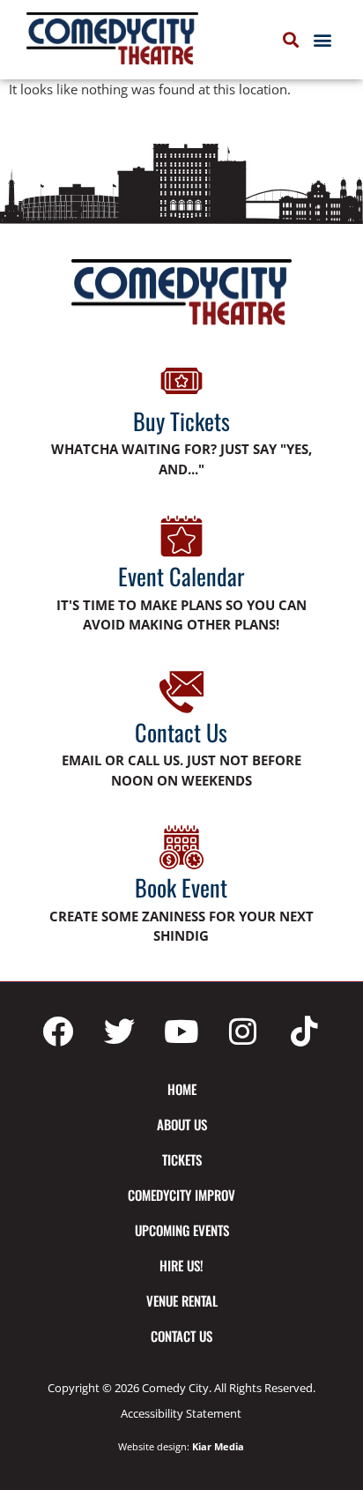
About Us (182, 1124)
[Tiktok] (305, 1031)
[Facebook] (58, 1031)
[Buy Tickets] (181, 381)
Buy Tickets (181, 421)
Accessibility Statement (181, 1413)
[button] (322, 40)
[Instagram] (243, 1031)
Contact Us (181, 732)
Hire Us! (181, 1265)
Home (181, 1089)
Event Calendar (181, 576)
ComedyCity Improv (181, 1194)
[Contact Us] (181, 692)
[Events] (181, 536)
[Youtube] (181, 1031)
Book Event (181, 887)
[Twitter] (120, 1031)
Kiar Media (218, 1446)
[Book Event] (181, 847)
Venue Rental (182, 1300)
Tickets (182, 1159)
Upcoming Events (182, 1230)
